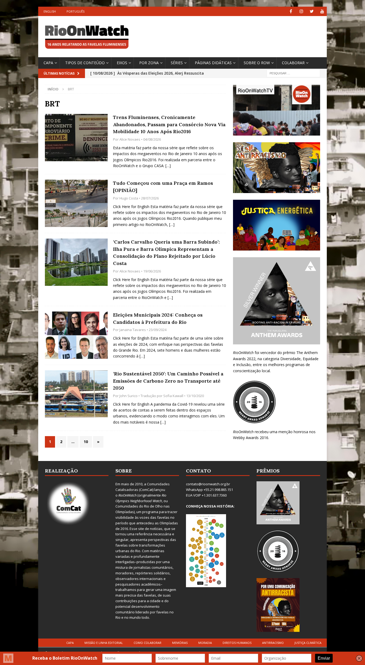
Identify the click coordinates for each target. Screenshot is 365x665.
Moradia (205, 643)
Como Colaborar (147, 643)
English (50, 11)
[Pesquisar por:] (293, 72)
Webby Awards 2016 (250, 437)
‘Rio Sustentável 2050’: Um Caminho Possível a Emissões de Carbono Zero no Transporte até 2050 (168, 381)
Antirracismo (273, 643)
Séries (177, 62)
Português (75, 11)
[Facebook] (291, 11)
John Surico (128, 395)
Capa (48, 62)
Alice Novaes (129, 139)
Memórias (180, 643)
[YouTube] (322, 11)
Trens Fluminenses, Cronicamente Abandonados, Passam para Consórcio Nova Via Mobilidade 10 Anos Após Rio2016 (169, 124)
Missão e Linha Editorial (103, 643)
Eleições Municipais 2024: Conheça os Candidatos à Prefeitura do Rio (158, 318)
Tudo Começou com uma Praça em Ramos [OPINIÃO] (163, 186)
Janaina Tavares (132, 329)
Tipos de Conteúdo (85, 62)
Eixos (122, 62)
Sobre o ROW (257, 62)
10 (86, 441)
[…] (168, 165)
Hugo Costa (128, 198)
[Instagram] (301, 11)
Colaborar (293, 62)
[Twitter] (311, 11)
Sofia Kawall (173, 395)
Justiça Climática (307, 643)
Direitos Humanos (237, 643)
